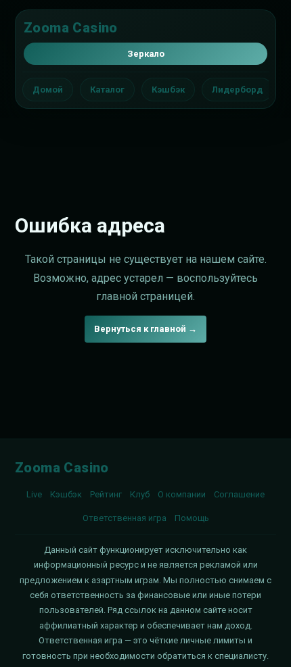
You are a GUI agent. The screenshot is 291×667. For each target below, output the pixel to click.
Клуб (140, 494)
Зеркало (145, 54)
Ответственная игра (124, 518)
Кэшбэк (168, 89)
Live (34, 494)
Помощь (192, 518)
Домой (47, 89)
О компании (182, 494)
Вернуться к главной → (145, 329)
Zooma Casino (71, 28)
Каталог (107, 89)
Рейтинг (106, 494)
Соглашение (239, 494)
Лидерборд (237, 89)
